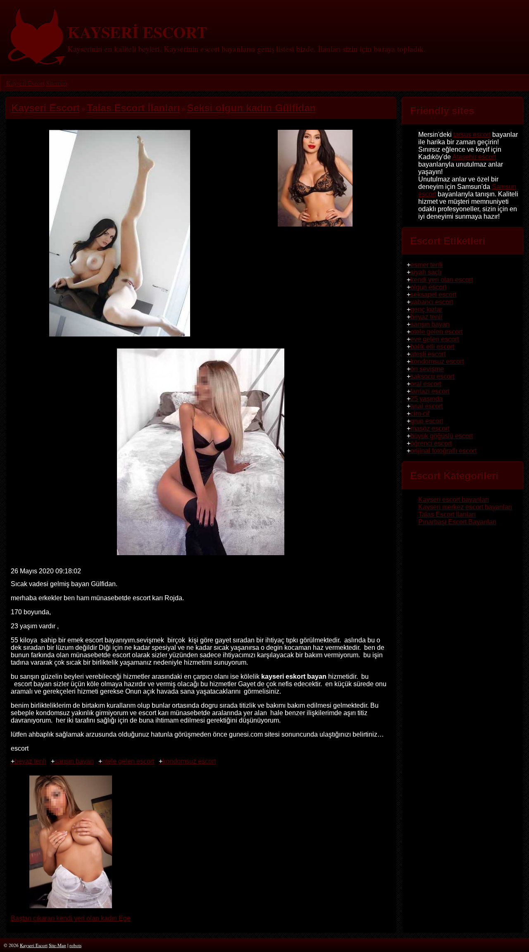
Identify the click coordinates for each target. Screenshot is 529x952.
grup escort (426, 421)
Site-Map (57, 945)
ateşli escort (428, 354)
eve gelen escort (434, 339)
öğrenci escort (431, 443)
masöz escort (429, 428)
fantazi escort (429, 391)
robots (75, 945)
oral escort (425, 383)
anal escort (426, 406)
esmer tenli (426, 264)
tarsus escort (472, 134)
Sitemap (56, 83)
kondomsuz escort (189, 761)
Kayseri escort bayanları (453, 499)
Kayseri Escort (25, 83)
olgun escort (428, 287)
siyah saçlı (425, 272)
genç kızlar (426, 309)
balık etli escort (432, 346)
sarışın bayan (74, 761)
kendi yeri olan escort (441, 279)
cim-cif (419, 413)
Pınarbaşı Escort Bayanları (457, 521)
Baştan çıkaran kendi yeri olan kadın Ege (71, 918)
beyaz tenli (30, 761)
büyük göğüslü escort (441, 435)
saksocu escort (432, 376)
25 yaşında (426, 398)
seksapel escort (433, 294)
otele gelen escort (128, 761)
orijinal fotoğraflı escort (443, 450)
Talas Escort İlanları (447, 514)
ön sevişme (427, 368)
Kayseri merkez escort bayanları (465, 507)
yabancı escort (431, 301)
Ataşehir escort (474, 156)
